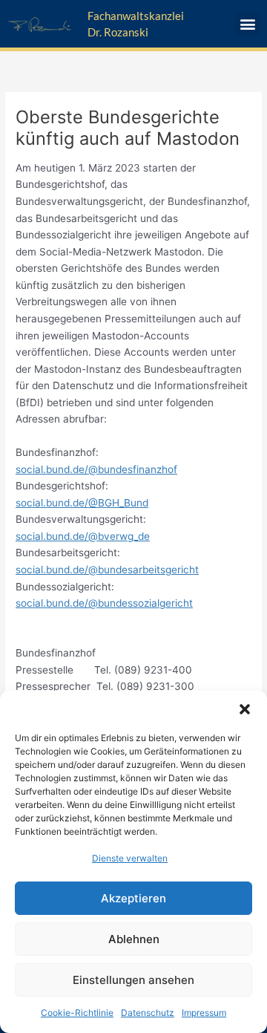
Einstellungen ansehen (133, 980)
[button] (244, 709)
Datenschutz (147, 1012)
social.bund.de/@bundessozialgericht (104, 603)
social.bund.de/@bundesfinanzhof (96, 469)
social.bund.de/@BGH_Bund (82, 503)
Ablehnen (133, 939)
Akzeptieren (133, 898)
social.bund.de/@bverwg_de (83, 536)
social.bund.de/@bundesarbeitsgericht (107, 570)
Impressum (204, 1012)
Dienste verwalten (130, 858)
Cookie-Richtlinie (77, 1012)
